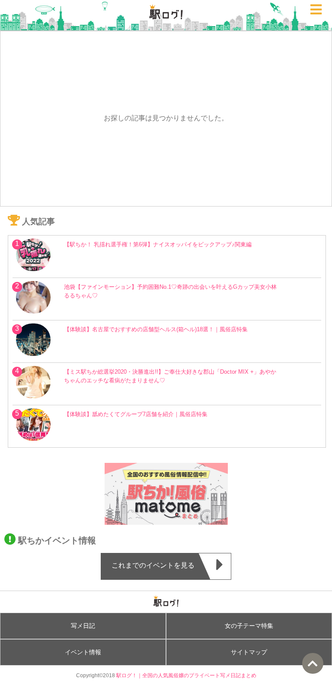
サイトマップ (249, 652)
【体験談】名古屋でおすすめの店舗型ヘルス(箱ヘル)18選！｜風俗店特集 (156, 329)
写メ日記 (83, 625)
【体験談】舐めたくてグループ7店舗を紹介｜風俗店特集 (136, 414)
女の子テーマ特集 (249, 625)
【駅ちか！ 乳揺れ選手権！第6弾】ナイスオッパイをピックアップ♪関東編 (158, 244)
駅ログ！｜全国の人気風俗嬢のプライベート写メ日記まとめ (186, 675)
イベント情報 (83, 652)
